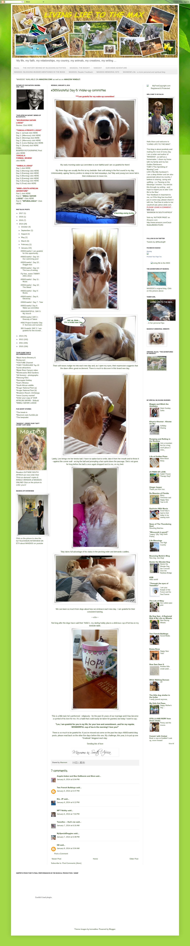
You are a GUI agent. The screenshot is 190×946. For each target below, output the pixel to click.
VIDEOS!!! (98, 68)
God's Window (23, 383)
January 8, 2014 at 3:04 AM (68, 848)
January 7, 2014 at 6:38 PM (68, 837)
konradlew (94, 929)
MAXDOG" (151, 157)
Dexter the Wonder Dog (159, 562)
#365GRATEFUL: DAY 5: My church (31, 312)
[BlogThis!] (76, 762)
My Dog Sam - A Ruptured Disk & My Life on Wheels (160, 617)
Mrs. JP (60, 799)
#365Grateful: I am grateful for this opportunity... (32, 252)
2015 (21, 220)
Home (16, 68)
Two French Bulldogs (66, 787)
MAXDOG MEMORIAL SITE (108, 72)
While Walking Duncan (159, 680)
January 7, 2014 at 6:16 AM (68, 825)
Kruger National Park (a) (27, 388)
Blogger (112, 929)
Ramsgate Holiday (24, 380)
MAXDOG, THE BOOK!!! (80, 68)
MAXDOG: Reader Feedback (81, 72)
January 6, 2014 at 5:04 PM (68, 779)
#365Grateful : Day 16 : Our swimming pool (30, 258)
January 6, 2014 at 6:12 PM (68, 802)
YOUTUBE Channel (25, 363)
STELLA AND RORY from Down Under (160, 720)
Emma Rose (154, 649)
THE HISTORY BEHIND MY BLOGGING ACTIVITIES (44, 68)
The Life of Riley (156, 601)
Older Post (134, 859)
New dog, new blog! (156, 558)
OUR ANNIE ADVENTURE (116, 68)
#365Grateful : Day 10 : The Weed (30, 286)
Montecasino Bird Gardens (28, 373)
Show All (171, 743)
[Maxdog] (148, 254)
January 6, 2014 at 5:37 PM (68, 791)
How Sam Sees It (156, 664)
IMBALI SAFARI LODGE (26, 403)
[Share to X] (78, 762)
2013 (21, 336)
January (24, 248)
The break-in (22, 412)
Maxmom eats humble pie (27, 415)
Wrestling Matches (156, 528)
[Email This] (74, 762)
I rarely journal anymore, (158, 699)
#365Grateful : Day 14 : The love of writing (30, 269)
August (24, 234)
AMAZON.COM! (45, 79)
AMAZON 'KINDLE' (72, 79)
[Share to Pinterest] (83, 762)
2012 (21, 339)
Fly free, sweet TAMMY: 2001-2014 (30, 275)
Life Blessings (155, 540)
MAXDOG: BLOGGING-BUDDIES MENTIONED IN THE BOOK (39, 72)
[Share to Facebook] (81, 762)
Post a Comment (61, 854)
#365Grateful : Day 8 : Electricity (30, 297)
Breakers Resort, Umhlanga (28, 393)
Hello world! (153, 579)
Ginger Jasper (155, 487)
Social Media (165, 636)
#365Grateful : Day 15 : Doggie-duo (30, 263)
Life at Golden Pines (158, 456)
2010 (21, 346)
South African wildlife (25, 385)
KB (58, 845)
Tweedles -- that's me (66, 822)
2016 (21, 217)
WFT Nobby (62, 810)
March (24, 241)
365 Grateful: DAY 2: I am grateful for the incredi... (31, 329)
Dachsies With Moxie (158, 509)
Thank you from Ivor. (157, 489)
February (25, 244)
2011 (21, 343)
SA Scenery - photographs (27, 375)
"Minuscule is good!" (158, 532)
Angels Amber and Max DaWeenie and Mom (76, 776)
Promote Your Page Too (154, 256)
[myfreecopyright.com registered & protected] (160, 88)
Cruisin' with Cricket (158, 736)
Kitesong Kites (22, 378)
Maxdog (149, 251)
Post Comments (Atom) (71, 863)
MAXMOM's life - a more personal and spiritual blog (144, 72)
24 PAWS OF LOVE (157, 472)
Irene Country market (25, 395)
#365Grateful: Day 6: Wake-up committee (30, 307)
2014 (21, 224)
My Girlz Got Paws (157, 703)
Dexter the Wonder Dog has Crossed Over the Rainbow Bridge (166, 568)
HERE (30, 125)
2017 (21, 213)
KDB (151, 577)
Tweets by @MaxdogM (156, 242)
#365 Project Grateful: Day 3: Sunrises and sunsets (31, 324)
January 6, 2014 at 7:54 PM (68, 814)
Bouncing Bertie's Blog (159, 556)
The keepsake (22, 417)
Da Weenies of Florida (159, 493)
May (23, 237)
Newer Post (56, 859)
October (24, 227)
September (26, 230)
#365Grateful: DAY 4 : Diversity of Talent (30, 318)
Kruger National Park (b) (27, 390)
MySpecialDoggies (65, 833)
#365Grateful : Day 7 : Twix (32, 302)
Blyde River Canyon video (27, 370)
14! (161, 682)
